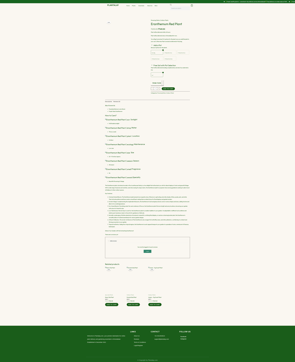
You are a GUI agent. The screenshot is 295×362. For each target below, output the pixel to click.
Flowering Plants (155, 20)
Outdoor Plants (164, 20)
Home (128, 5)
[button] (134, 6)
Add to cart (168, 88)
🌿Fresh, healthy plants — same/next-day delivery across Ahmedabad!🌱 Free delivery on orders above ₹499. (246, 1)
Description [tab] (108, 101)
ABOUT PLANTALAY (96, 332)
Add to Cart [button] (112, 304)
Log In (147, 251)
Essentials (141, 5)
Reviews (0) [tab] (116, 101)
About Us (149, 5)
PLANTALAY (113, 5)
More (156, 5)
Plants (133, 5)
